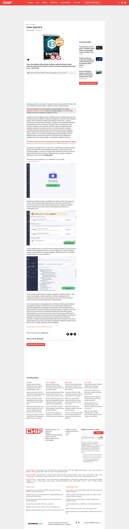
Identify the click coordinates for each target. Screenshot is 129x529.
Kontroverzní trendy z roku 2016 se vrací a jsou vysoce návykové (81, 508)
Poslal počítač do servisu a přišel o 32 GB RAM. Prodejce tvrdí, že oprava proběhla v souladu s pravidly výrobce (87, 49)
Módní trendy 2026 (49, 471)
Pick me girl (70, 470)
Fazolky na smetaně (51, 474)
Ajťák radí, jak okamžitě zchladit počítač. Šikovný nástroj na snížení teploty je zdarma (93, 386)
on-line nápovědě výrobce (49, 143)
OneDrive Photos (83, 479)
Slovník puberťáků (51, 470)
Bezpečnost (54, 2)
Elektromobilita (66, 2)
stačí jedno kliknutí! (62, 72)
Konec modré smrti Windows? (96, 479)
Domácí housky (77, 476)
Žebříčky (44, 2)
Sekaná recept (51, 476)
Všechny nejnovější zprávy (36, 344)
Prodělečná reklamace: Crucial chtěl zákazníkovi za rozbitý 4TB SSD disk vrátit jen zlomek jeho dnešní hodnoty (86, 61)
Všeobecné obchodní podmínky (53, 434)
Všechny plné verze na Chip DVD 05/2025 (39, 327)
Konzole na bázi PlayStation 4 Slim (64, 481)
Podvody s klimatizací (97, 481)
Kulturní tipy (99, 470)
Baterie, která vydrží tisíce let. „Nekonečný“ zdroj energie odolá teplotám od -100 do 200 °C (35, 394)
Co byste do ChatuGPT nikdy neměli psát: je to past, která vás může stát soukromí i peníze (73, 394)
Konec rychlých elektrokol (53, 479)
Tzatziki (45, 476)
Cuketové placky (31, 476)
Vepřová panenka (41, 474)
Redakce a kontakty (71, 429)
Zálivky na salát (98, 474)
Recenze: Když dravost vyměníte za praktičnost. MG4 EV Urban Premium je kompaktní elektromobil (86, 74)
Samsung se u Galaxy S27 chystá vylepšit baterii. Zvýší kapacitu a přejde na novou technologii (35, 416)
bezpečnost (68, 382)
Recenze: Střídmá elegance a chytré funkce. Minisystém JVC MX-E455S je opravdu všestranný (54, 414)
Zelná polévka (39, 476)
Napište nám (45, 333)
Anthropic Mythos (42, 481)
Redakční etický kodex (72, 431)
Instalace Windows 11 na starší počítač (69, 479)
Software (32, 24)
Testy (37, 2)
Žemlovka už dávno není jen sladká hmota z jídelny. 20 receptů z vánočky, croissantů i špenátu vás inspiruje (83, 495)
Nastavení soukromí (50, 436)
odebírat (98, 432)
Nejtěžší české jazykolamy (81, 470)
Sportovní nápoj (90, 474)
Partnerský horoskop (62, 470)
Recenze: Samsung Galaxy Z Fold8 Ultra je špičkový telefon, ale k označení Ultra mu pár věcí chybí (55, 394)
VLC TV (89, 481)
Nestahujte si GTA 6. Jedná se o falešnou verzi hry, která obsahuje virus (43, 507)
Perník (58, 476)
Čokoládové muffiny (61, 474)
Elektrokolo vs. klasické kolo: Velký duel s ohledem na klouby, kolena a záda (93, 392)
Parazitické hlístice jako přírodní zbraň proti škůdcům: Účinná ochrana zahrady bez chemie (82, 500)
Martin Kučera (30, 30)
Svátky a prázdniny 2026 (37, 471)
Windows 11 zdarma (31, 481)
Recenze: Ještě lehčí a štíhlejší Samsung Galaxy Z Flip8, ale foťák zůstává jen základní (55, 408)
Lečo (62, 476)
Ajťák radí (28, 471)
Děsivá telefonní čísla (41, 470)
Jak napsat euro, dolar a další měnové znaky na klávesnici (40, 503)
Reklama (47, 433)
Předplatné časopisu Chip (52, 429)
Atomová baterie (51, 481)
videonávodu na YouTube (67, 143)
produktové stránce (34, 143)
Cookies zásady (49, 440)
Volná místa (48, 431)
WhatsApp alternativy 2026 (61, 471)
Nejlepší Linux (30, 482)
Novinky (30, 2)
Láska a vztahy (91, 470)
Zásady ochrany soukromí (52, 438)
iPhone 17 (84, 481)
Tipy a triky (77, 2)
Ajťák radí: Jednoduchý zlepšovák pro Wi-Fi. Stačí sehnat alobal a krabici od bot (45, 510)
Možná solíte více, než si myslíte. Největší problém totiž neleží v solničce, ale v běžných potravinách (84, 490)
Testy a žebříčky (51, 382)
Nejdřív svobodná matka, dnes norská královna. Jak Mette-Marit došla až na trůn (84, 512)
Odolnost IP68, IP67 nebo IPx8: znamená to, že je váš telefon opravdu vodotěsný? (92, 398)
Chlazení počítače (41, 479)
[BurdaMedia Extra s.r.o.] (34, 431)
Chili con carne (81, 474)
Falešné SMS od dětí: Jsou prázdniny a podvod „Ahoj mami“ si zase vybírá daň (74, 408)
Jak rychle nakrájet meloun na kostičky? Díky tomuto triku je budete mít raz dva (83, 504)
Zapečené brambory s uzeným (90, 476)
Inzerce (68, 433)
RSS (67, 434)
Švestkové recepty (68, 476)
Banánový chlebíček (72, 474)
